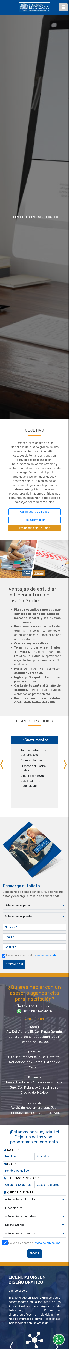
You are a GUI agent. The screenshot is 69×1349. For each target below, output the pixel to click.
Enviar (34, 1253)
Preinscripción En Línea (34, 528)
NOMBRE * (13, 1150)
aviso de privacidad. (46, 955)
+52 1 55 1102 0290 (37, 1006)
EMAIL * (11, 1164)
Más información (35, 519)
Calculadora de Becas (34, 511)
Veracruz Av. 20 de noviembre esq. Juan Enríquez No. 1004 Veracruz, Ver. (34, 1108)
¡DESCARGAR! (14, 964)
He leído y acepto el (32, 955)
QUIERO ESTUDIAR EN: (20, 1192)
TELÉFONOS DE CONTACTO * (24, 1178)
